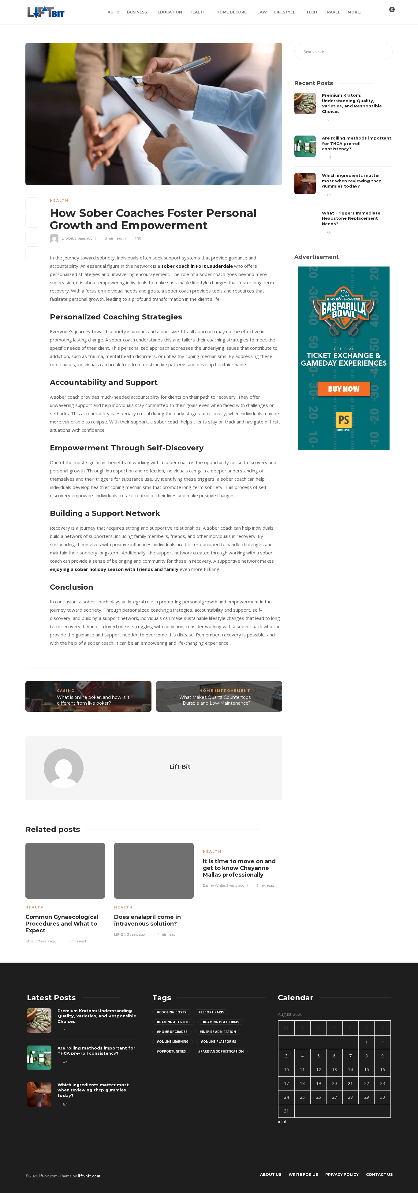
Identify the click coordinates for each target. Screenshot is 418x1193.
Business (137, 12)
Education (170, 12)
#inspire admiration (218, 1032)
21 (350, 1083)
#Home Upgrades (172, 1032)
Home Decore (231, 12)
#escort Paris (211, 1012)
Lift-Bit (67, 238)
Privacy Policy (342, 1174)
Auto (114, 12)
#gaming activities (173, 1022)
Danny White (214, 885)
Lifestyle (284, 12)
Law (262, 12)
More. (354, 12)
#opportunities (171, 1051)
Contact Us (379, 1174)
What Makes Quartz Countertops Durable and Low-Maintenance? (215, 700)
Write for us (303, 1174)
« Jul (282, 1121)
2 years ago (83, 238)
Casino (66, 690)
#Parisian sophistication (221, 1051)
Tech (311, 12)
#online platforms (218, 1041)
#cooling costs (171, 1012)
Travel (332, 12)
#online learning (172, 1041)
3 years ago (136, 934)
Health (197, 12)
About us (270, 1174)
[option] (65, 892)
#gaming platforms (221, 1022)
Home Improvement (225, 690)
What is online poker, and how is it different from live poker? (93, 700)
